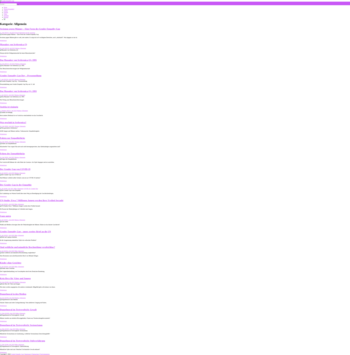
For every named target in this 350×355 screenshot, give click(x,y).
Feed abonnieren (45, 354)
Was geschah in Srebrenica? (13, 122)
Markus (17, 48)
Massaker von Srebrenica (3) (13, 44)
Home (5, 7)
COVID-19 (27, 188)
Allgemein (22, 33)
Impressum (28, 354)
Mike (15, 188)
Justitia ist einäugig (9, 107)
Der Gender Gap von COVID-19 (15, 169)
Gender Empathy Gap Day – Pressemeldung (20, 75)
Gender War (34, 188)
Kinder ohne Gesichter (10, 263)
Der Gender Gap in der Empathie (16, 185)
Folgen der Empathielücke (12, 153)
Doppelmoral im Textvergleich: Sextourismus (21, 325)
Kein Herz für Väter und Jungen (15, 278)
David (17, 33)
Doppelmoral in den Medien (13, 294)
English (6, 12)
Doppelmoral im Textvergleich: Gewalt (18, 309)
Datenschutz (35, 354)
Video (5, 14)
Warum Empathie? (9, 9)
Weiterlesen (3, 40)
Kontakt (6, 17)
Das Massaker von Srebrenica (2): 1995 (18, 60)
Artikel (6, 11)
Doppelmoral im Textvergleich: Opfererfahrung (22, 341)
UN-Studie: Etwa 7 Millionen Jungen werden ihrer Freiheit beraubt (31, 200)
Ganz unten (5, 216)
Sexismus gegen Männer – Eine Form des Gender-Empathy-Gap (30, 29)
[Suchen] (18, 4)
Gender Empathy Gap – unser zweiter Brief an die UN (25, 231)
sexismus (32, 33)
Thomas (17, 126)
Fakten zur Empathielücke (12, 138)
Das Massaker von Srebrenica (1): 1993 (18, 91)
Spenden (6, 15)
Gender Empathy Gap (17, 354)
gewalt (27, 33)
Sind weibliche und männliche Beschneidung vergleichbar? (27, 247)
